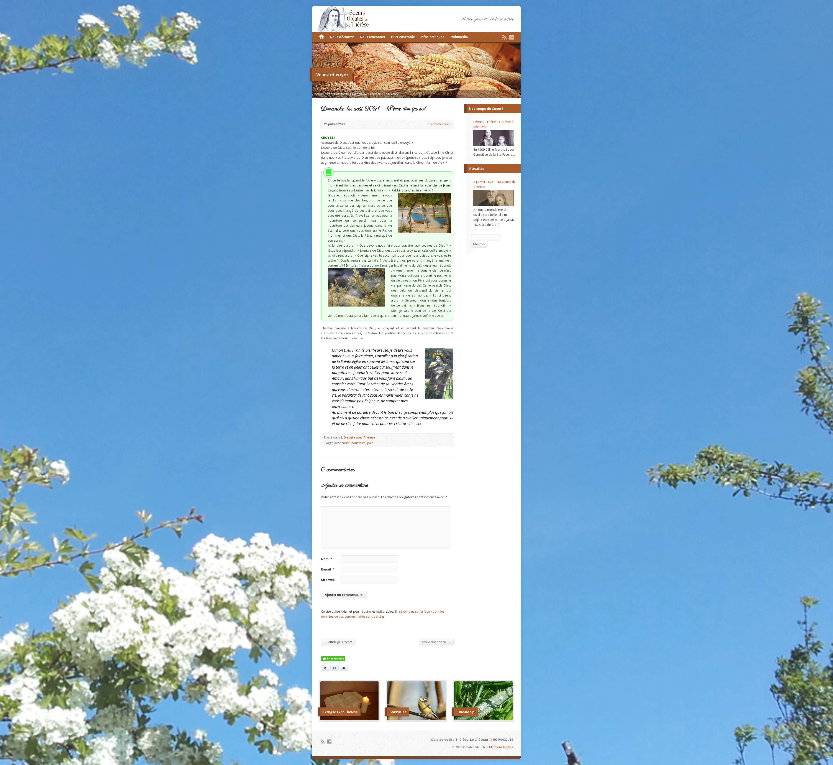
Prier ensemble (403, 37)
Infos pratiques (432, 37)
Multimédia (459, 37)
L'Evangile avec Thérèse (365, 94)
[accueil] (321, 36)
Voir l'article (391, 94)
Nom (326, 559)
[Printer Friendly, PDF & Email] (333, 659)
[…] (497, 225)
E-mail (328, 569)
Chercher (479, 244)
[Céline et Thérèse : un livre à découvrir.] (493, 138)
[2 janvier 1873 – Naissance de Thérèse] (493, 198)
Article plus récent (338, 642)
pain (370, 443)
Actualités (476, 169)
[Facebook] (511, 37)
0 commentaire (424, 124)
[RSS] (504, 37)
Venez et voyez (337, 94)
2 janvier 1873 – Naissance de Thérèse (494, 184)
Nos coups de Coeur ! (486, 109)
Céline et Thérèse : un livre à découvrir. (493, 124)
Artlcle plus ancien (436, 642)
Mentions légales (501, 747)
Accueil (319, 94)
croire (346, 443)
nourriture (358, 443)
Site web (328, 580)
